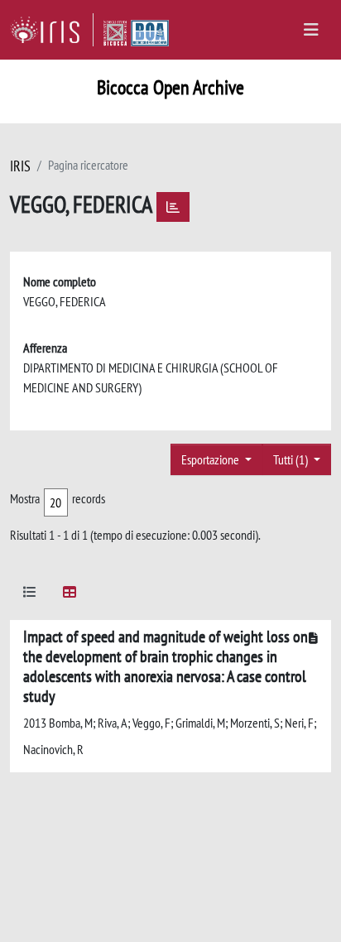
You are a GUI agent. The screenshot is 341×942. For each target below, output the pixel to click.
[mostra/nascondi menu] (311, 30)
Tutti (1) (291, 459)
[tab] (30, 595)
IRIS (20, 165)
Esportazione (211, 459)
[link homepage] (52, 29)
